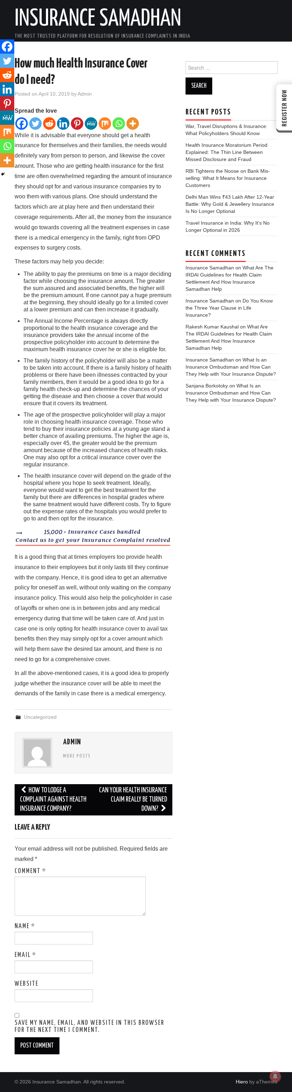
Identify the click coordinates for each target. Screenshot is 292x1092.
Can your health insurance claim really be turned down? (133, 799)
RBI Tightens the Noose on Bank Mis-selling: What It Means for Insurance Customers (228, 178)
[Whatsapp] (119, 123)
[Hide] (3, 174)
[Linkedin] (63, 123)
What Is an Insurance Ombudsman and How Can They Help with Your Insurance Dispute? (231, 367)
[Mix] (105, 123)
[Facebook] (21, 123)
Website (26, 984)
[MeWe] (91, 123)
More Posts (77, 756)
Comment (30, 871)
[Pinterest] (77, 123)
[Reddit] (49, 123)
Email (25, 955)
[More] (132, 123)
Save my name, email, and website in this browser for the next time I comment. (89, 1026)
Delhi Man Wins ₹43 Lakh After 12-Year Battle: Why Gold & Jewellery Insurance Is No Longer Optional (230, 204)
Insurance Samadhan (98, 19)
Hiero (242, 1082)
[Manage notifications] (275, 1076)
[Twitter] (35, 123)
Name (25, 926)
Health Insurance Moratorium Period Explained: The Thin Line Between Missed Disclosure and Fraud (226, 152)
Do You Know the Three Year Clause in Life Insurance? (229, 308)
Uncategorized (40, 717)
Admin (85, 94)
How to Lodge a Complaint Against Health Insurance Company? (53, 799)
